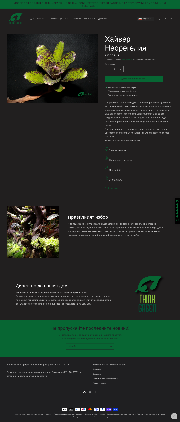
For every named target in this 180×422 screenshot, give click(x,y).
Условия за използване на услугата (120, 414)
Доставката (127, 59)
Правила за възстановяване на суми (68, 414)
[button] (42, 19)
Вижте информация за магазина (123, 95)
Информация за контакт (82, 417)
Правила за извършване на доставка (151, 414)
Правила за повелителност (95, 414)
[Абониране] (111, 346)
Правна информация (101, 417)
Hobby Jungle (27, 414)
